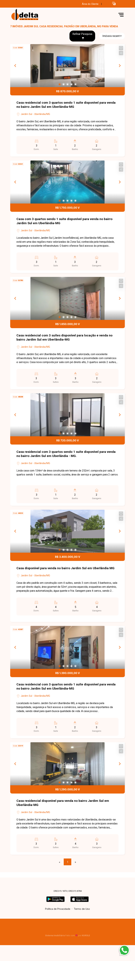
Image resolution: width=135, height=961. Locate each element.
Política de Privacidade (57, 908)
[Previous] (15, 65)
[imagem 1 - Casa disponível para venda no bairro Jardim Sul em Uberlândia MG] (67, 531)
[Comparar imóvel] (121, 53)
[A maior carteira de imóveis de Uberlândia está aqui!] (35, 15)
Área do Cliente (90, 4)
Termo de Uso (82, 908)
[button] (114, 3)
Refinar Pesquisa (82, 34)
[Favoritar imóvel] (121, 48)
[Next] (119, 65)
